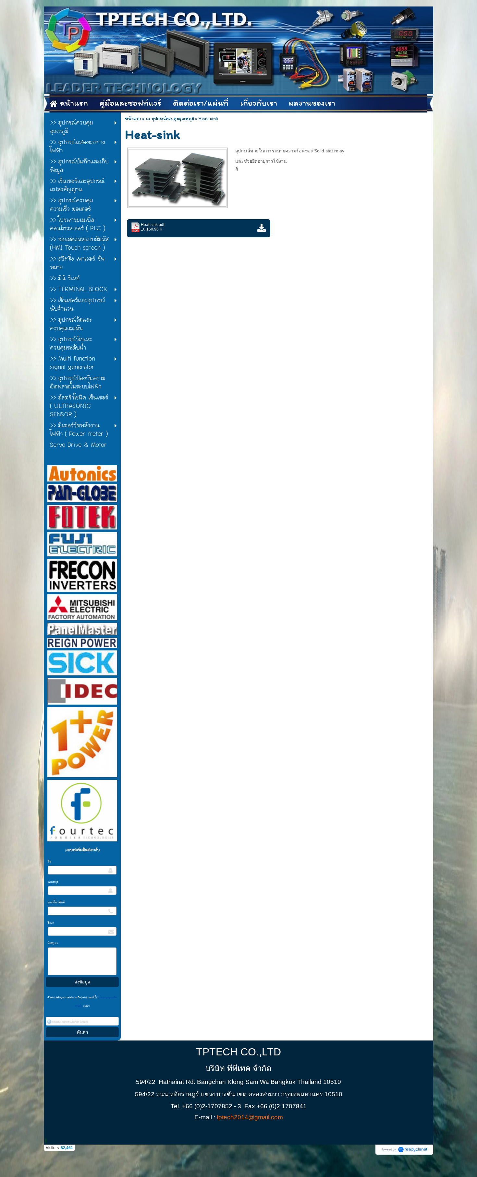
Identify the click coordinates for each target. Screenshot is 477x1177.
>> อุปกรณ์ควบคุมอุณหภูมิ (170, 118)
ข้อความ (53, 943)
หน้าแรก (133, 118)
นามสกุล (53, 882)
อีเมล (51, 923)
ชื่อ (49, 861)
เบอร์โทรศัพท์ (56, 902)
